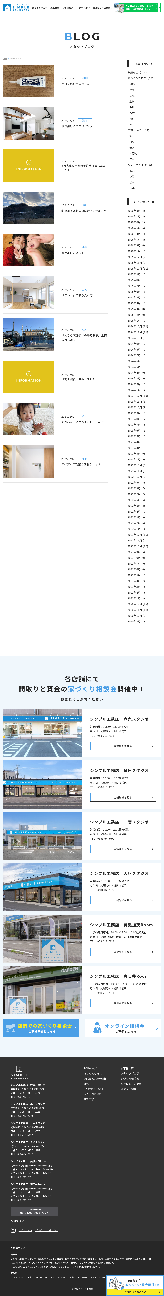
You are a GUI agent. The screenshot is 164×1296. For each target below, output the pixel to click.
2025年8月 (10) (137, 280)
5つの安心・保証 (93, 1089)
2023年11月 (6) (137, 401)
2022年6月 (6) (136, 500)
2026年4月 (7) (136, 234)
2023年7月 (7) (136, 425)
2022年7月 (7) (136, 494)
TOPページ (90, 1068)
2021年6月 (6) (136, 569)
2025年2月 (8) (136, 315)
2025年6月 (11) (137, 291)
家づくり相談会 (130, 1078)
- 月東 (131, 119)
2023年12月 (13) (137, 396)
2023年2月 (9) (136, 453)
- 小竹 (131, 176)
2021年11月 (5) (137, 540)
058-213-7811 (105, 736)
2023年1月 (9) (136, 459)
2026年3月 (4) (136, 239)
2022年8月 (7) (136, 488)
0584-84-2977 (105, 890)
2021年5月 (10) (137, 575)
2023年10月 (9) (137, 407)
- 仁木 (131, 159)
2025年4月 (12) (137, 303)
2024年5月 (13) (137, 367)
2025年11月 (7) (137, 263)
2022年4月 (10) (137, 511)
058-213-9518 (105, 787)
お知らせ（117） (137, 72)
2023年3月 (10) (137, 448)
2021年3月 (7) (136, 587)
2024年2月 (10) (137, 384)
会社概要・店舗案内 (103, 7)
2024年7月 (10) (137, 355)
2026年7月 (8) (136, 216)
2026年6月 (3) (136, 222)
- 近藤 (131, 90)
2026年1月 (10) (137, 251)
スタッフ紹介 (83, 7)
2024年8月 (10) (137, 349)
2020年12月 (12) (137, 604)
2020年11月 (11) (137, 610)
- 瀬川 (131, 107)
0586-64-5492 (105, 838)
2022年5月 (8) (136, 506)
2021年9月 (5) (136, 552)
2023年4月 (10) (137, 442)
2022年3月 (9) (136, 517)
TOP (5, 58)
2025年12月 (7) (137, 257)
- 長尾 (131, 95)
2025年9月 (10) (137, 274)
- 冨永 (131, 171)
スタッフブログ (130, 1073)
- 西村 (131, 113)
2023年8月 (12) (137, 419)
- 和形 (131, 84)
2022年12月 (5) (137, 465)
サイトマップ (25, 1230)
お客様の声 (67, 7)
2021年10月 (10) (137, 546)
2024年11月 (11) (137, 332)
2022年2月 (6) (136, 523)
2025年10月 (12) (137, 268)
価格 (86, 1084)
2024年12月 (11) (137, 326)
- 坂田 (131, 136)
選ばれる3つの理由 (95, 1078)
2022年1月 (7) (136, 529)
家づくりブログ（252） (141, 78)
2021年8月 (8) (136, 558)
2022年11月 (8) (137, 471)
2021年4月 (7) (136, 581)
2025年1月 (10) (137, 320)
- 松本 (131, 182)
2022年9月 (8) (136, 482)
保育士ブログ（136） (140, 165)
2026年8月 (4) (136, 210)
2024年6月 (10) (137, 361)
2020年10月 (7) (137, 615)
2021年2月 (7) (136, 592)
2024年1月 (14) (137, 390)
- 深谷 (131, 147)
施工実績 (54, 7)
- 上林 (131, 101)
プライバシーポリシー (46, 1230)
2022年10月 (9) (137, 477)
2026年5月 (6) (136, 228)
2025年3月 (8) (136, 309)
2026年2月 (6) (136, 245)
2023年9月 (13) (137, 413)
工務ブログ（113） (139, 130)
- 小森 (131, 188)
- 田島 (131, 142)
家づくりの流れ (93, 1094)
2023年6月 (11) (137, 430)
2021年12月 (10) (137, 534)
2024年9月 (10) (137, 344)
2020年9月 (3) (136, 621)
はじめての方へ (39, 7)
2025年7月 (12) (137, 286)
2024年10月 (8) (137, 338)
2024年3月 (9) (136, 378)
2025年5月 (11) (137, 297)
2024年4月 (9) (136, 372)
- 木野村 (132, 153)
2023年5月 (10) (137, 436)
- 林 (129, 124)
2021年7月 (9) (136, 563)
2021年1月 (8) (136, 598)
